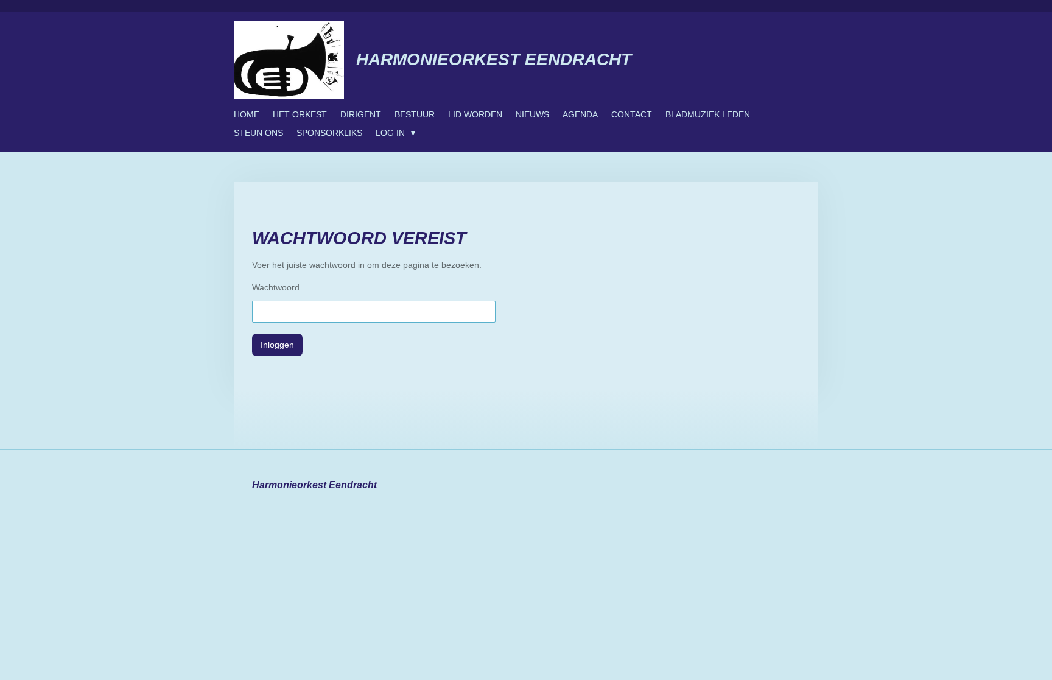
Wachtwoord (276, 287)
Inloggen (277, 344)
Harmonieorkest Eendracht (493, 59)
